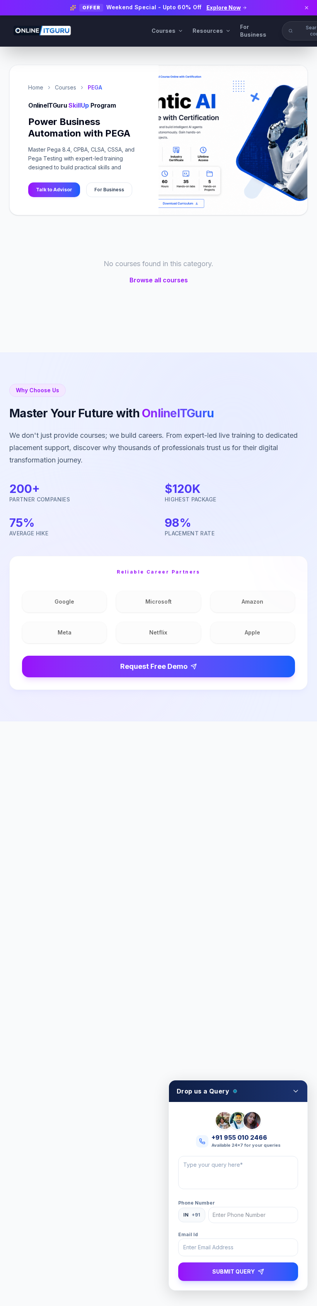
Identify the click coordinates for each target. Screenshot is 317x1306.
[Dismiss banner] (306, 7)
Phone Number (196, 1203)
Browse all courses (159, 280)
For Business (253, 31)
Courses (164, 30)
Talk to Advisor (54, 189)
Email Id (188, 1234)
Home (35, 87)
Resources (208, 30)
